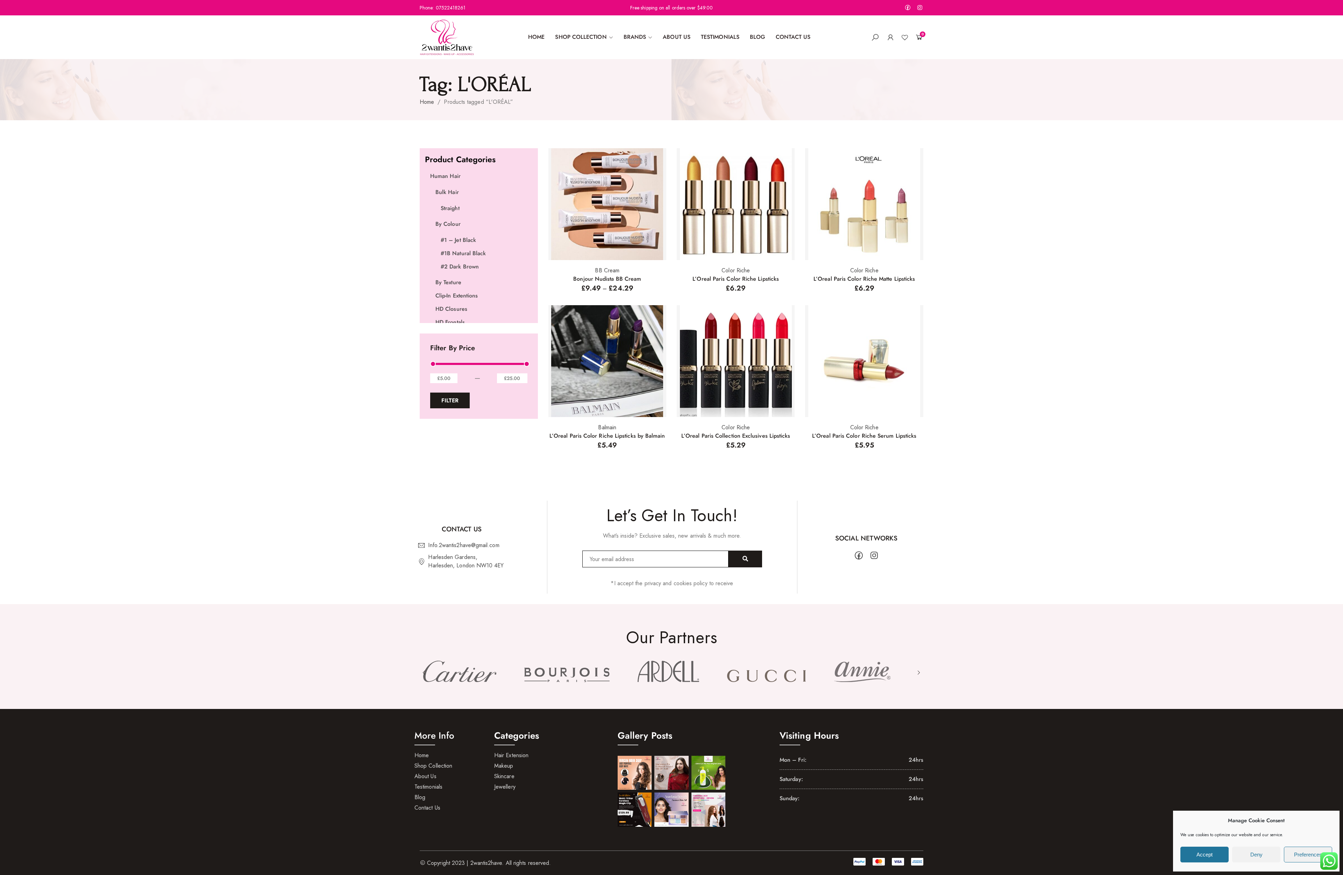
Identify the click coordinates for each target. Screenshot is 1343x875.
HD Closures (451, 309)
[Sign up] (745, 559)
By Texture (448, 282)
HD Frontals (450, 322)
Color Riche (736, 270)
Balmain (607, 427)
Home (427, 102)
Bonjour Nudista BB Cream (607, 279)
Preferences (1308, 855)
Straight (450, 208)
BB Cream (607, 270)
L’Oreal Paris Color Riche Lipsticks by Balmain (607, 436)
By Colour (448, 224)
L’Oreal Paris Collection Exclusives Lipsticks (735, 436)
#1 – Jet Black (458, 240)
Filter (450, 400)
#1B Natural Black (463, 253)
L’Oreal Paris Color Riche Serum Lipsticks (864, 436)
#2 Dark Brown (460, 267)
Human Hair (445, 176)
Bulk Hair (447, 192)
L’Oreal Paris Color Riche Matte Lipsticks (864, 279)
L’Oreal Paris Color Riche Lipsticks (735, 279)
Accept (1204, 855)
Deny (1256, 855)
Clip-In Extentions (456, 296)
